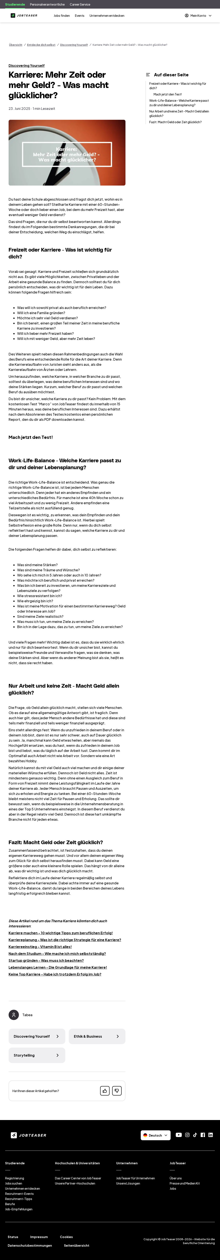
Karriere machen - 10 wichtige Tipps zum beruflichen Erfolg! (61, 933)
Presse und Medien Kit (185, 1183)
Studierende (15, 4)
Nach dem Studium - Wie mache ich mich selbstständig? (57, 953)
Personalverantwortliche (47, 4)
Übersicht (15, 44)
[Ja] (105, 1091)
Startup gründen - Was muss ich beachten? (46, 960)
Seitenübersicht (76, 1245)
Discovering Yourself (74, 44)
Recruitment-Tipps (18, 1199)
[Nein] (117, 1091)
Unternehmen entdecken (107, 15)
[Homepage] (23, 15)
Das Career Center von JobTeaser (78, 1178)
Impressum (39, 1237)
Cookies (66, 1237)
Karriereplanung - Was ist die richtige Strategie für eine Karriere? (65, 939)
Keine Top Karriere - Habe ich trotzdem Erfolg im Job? (55, 974)
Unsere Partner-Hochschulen (75, 1183)
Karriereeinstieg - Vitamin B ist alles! (40, 946)
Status (13, 1237)
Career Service (80, 4)
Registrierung (14, 1178)
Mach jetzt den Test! (168, 94)
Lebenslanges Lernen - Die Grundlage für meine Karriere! (58, 967)
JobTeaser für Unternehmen (135, 1178)
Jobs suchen (13, 1183)
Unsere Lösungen (128, 1183)
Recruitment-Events (19, 1193)
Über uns (176, 1178)
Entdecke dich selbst (41, 44)
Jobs (173, 1188)
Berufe (10, 1204)
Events (79, 15)
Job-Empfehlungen (18, 1209)
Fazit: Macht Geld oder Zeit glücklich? (175, 122)
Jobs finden (62, 15)
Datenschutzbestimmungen (30, 1245)
